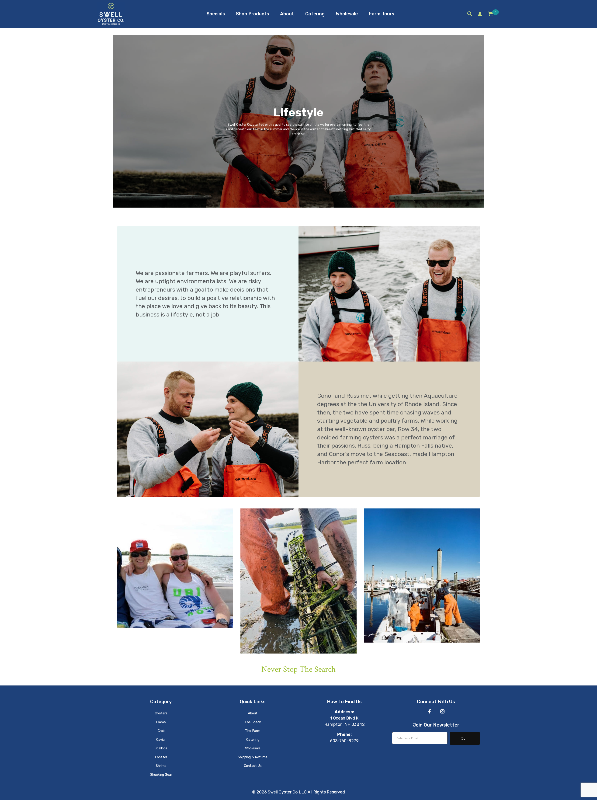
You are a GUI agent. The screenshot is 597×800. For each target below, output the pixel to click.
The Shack (253, 722)
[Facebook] (429, 711)
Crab (161, 731)
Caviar (161, 739)
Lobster (161, 757)
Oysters (161, 713)
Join (465, 738)
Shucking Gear (161, 774)
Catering (252, 739)
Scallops (161, 748)
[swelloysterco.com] (111, 13)
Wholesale (252, 748)
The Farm (252, 731)
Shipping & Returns (252, 757)
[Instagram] (442, 711)
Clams (161, 722)
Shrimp (161, 766)
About (252, 713)
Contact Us (253, 766)
